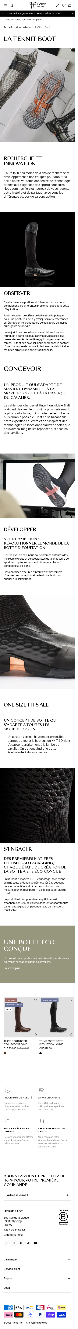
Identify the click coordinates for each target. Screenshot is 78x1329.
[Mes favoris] (34, 999)
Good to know (23, 27)
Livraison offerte (49, 1098)
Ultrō (44, 1323)
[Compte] (57, 5)
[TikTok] (28, 1243)
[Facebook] (7, 1243)
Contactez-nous (13, 1235)
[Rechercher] (11, 5)
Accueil (8, 27)
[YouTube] (36, 1243)
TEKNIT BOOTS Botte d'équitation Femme (15, 1041)
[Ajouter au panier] (34, 1032)
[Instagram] (14, 1243)
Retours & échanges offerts (16, 1130)
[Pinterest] (21, 1243)
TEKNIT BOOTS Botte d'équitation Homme (50, 1041)
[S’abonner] (67, 1195)
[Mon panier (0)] (70, 5)
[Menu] (5, 5)
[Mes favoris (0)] (64, 5)
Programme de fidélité (18, 1098)
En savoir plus (12, 968)
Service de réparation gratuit (51, 1130)
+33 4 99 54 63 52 (14, 1230)
